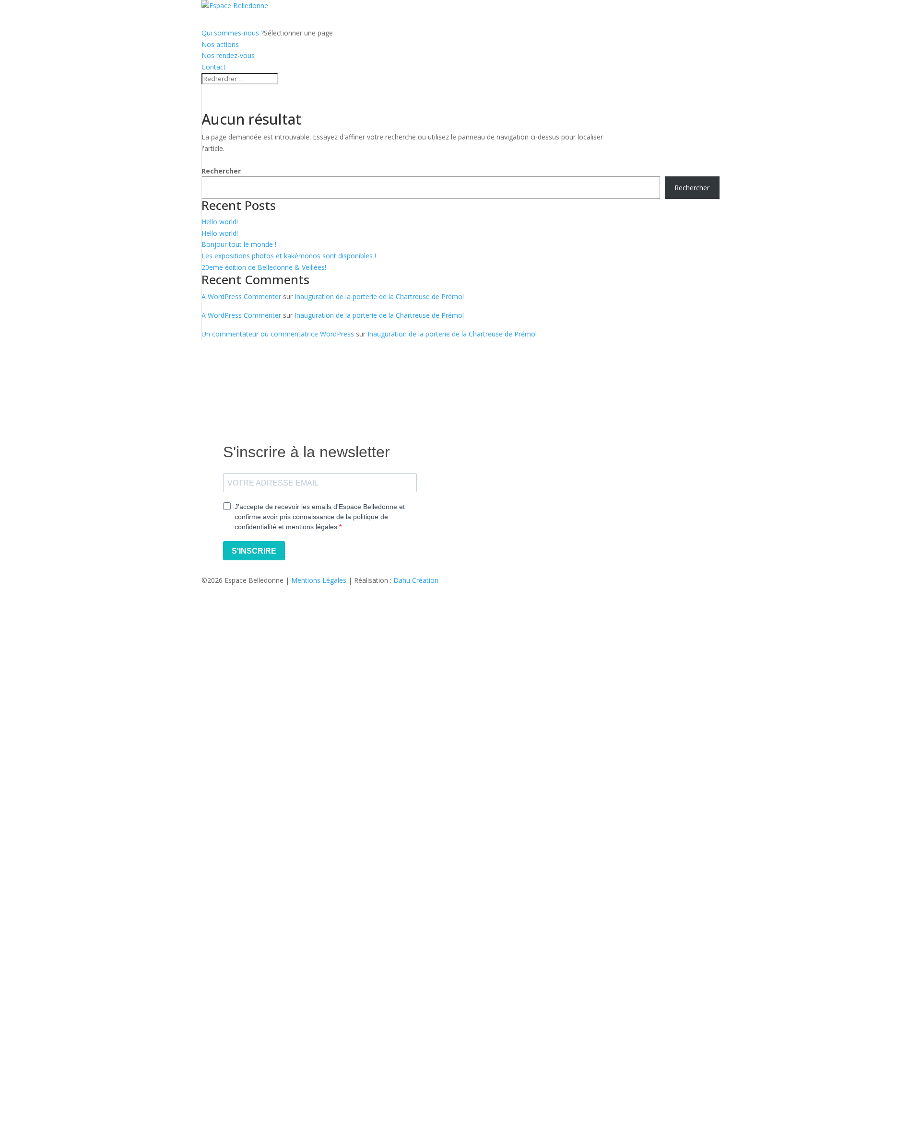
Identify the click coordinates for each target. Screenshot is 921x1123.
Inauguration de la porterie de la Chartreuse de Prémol (379, 296)
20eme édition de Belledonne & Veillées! (263, 267)
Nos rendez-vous (228, 55)
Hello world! (219, 221)
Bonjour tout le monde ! (238, 244)
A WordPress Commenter (241, 296)
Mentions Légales (318, 580)
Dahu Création (415, 580)
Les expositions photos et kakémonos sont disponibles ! (288, 255)
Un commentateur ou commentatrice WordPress (277, 333)
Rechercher (221, 170)
